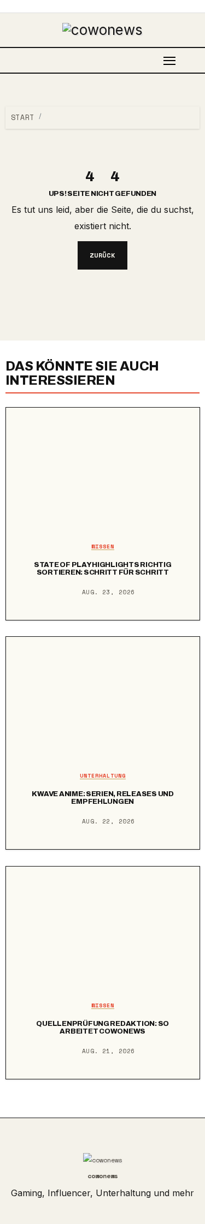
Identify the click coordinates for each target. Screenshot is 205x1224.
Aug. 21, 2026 (108, 1051)
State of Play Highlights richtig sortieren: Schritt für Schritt (103, 568)
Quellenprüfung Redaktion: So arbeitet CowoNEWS (102, 1027)
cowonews (102, 1175)
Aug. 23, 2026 (108, 592)
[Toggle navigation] (169, 60)
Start (22, 117)
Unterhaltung (103, 776)
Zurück (103, 255)
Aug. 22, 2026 (108, 821)
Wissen (102, 547)
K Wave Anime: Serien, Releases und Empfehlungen (102, 797)
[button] (196, 60)
